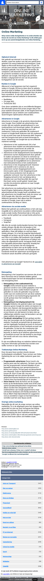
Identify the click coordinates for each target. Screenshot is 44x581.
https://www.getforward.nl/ (9, 430)
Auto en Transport (9, 483)
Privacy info (28, 579)
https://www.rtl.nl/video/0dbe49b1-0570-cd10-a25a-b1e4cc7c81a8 (19, 432)
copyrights (6, 574)
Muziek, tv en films (9, 527)
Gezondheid (7, 508)
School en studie (8, 547)
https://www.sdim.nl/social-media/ (11, 437)
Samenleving (7, 542)
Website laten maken (9, 448)
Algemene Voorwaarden (35, 577)
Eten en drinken (8, 498)
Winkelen (6, 561)
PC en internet (8, 532)
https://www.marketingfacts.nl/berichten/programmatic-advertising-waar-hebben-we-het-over (21, 435)
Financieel (6, 503)
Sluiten (35, 579)
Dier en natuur (8, 488)
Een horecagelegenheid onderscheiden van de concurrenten (22, 452)
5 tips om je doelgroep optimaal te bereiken (16, 446)
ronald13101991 (11, 462)
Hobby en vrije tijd (9, 512)
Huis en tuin (7, 517)
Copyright (12, 577)
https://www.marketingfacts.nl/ (10, 428)
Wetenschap (7, 556)
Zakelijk (5, 566)
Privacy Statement (21, 577)
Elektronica (7, 493)
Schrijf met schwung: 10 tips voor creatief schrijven (19, 450)
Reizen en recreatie (10, 537)
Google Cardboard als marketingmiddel (15, 454)
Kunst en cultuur (8, 522)
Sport (5, 551)
